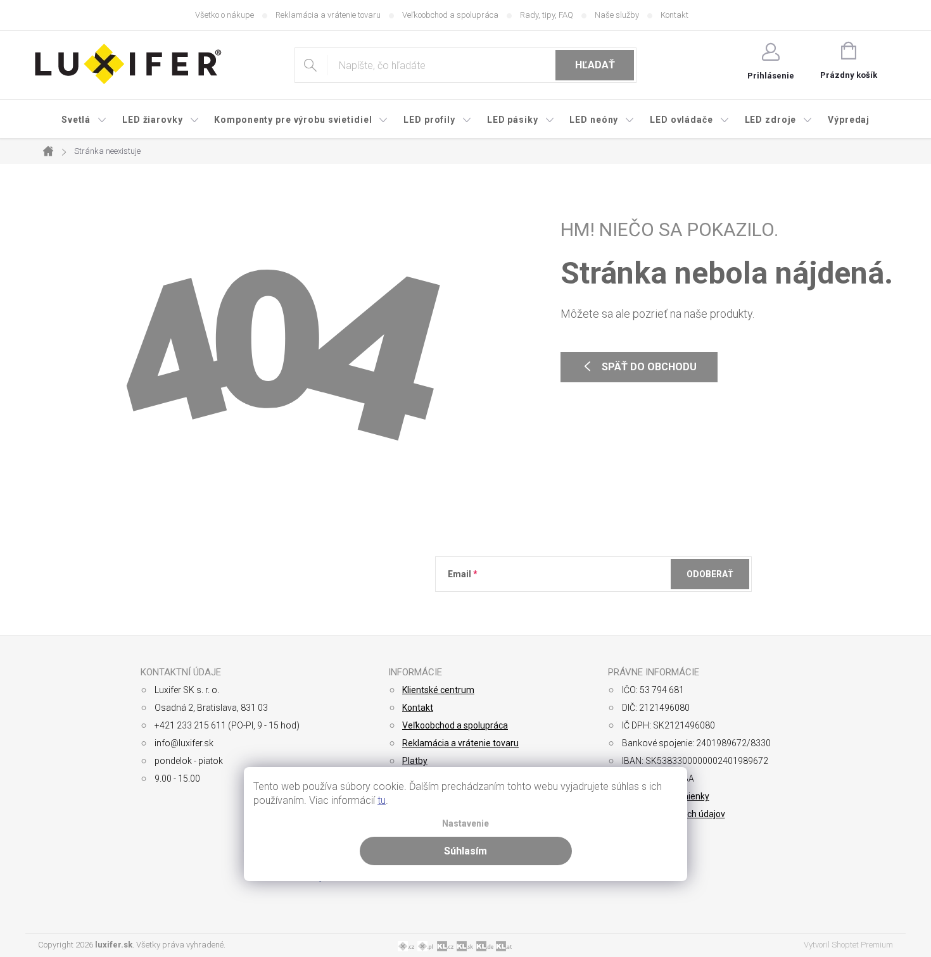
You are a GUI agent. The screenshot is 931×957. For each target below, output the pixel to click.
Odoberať (710, 574)
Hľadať (595, 65)
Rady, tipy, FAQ (546, 15)
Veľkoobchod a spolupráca (450, 15)
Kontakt (674, 15)
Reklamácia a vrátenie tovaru (328, 15)
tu (381, 800)
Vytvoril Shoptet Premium (848, 944)
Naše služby (617, 15)
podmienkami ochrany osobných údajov (631, 605)
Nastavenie (465, 824)
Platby (415, 761)
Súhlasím (465, 851)
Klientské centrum (438, 690)
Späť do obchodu (649, 367)
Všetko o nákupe (224, 15)
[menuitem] (84, 119)
